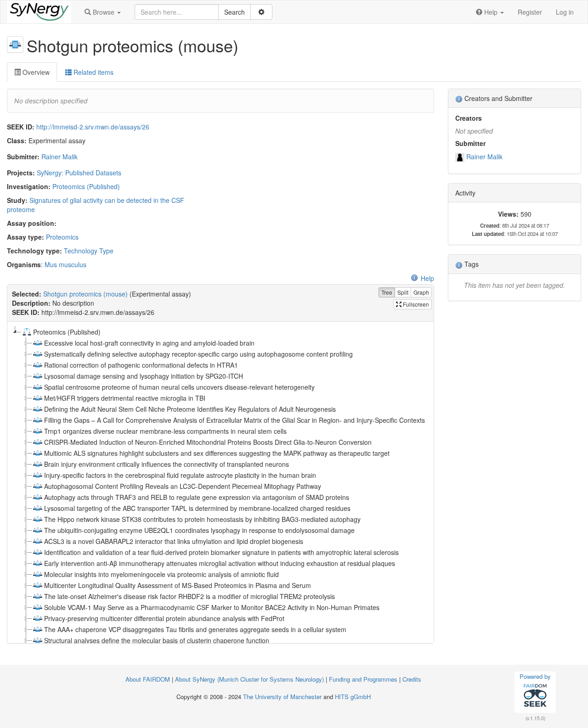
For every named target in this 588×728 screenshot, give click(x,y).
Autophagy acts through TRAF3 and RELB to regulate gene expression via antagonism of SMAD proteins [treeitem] (196, 497)
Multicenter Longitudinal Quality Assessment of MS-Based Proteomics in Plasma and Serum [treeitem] (177, 585)
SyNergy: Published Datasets (79, 172)
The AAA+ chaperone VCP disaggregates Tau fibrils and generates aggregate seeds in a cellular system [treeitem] (195, 629)
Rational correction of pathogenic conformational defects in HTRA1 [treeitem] (141, 365)
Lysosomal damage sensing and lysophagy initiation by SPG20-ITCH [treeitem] (143, 376)
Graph (421, 292)
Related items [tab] (92, 72)
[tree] (220, 482)
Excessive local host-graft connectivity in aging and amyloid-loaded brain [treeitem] (149, 342)
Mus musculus (65, 264)
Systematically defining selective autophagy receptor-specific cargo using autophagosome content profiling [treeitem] (198, 353)
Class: (17, 140)
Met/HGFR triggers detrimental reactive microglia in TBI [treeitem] (124, 398)
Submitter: (23, 156)
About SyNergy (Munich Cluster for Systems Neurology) (249, 679)
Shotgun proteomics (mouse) (85, 293)
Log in (565, 12)
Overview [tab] (35, 72)
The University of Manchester (282, 696)
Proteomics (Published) (86, 186)
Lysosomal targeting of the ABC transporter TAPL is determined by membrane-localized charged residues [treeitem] (197, 508)
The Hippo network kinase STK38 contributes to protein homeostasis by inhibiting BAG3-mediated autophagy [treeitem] (202, 519)
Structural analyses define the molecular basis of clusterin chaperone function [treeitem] (156, 640)
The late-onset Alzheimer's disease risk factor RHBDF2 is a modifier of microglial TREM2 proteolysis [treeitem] (189, 596)
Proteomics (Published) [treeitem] (67, 331)
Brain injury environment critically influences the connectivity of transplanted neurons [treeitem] (166, 464)
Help (427, 278)
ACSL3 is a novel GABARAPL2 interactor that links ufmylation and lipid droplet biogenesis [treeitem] (173, 541)
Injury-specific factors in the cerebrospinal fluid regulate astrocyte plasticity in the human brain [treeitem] (180, 475)
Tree (386, 292)
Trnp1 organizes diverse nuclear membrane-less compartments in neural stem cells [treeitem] (165, 431)
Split (402, 292)
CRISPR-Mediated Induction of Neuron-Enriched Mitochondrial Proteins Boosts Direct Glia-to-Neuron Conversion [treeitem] (208, 442)
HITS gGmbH (353, 696)
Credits (411, 679)
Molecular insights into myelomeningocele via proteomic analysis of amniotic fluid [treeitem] (161, 574)
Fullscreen (415, 304)
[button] (103, 11)
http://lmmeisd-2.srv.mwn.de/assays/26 (92, 126)
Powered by (535, 676)
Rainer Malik (59, 156)
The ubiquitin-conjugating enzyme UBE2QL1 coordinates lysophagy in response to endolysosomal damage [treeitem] (199, 530)
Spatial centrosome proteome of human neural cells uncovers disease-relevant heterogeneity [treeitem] (179, 387)
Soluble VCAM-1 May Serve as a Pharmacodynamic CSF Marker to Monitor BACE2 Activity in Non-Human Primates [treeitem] (211, 607)
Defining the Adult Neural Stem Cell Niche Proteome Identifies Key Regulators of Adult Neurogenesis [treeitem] (190, 409)
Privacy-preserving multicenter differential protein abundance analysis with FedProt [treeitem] (164, 618)
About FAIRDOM (147, 679)
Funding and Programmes (363, 679)
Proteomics (62, 236)
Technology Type (88, 250)
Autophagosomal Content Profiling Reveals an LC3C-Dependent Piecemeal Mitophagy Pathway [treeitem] (182, 486)
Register (530, 12)
